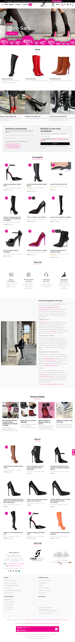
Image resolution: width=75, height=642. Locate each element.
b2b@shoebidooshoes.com (47, 376)
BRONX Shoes (51, 307)
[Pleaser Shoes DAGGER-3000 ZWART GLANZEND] (61, 205)
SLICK (50, 309)
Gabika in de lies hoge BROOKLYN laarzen (52, 384)
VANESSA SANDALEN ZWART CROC (12, 185)
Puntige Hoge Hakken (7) (37, 117)
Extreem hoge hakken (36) (11, 118)
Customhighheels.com (54, 623)
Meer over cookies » (66, 1)
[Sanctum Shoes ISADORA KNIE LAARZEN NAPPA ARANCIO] (61, 520)
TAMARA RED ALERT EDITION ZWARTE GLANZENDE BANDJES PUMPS (60, 468)
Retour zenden (42, 593)
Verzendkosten (42, 583)
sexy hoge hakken (49, 358)
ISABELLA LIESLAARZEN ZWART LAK (13, 533)
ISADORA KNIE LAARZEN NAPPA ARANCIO (60, 533)
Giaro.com (65, 619)
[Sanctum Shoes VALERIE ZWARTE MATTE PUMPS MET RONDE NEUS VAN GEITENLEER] (61, 487)
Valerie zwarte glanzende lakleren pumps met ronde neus (37, 500)
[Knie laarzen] (37, 65)
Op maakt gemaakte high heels (12, 590)
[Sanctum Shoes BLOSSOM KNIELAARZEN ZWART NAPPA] (37, 172)
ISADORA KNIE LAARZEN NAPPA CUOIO (13, 467)
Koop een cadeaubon (44, 588)
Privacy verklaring (8, 604)
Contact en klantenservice (11, 580)
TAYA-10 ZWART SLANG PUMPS (36, 217)
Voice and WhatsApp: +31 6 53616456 (15, 563)
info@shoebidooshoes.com (52, 365)
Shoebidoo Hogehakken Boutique (50, 301)
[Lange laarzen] (13, 65)
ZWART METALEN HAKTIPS (58, 184)
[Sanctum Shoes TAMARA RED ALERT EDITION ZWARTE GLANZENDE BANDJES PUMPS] (61, 454)
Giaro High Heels (43, 307)
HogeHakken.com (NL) (30, 623)
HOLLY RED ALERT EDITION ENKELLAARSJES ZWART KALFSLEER (35, 468)
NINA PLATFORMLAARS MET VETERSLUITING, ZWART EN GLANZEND (12, 219)
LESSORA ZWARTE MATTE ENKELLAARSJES (58, 251)
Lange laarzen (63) (10, 80)
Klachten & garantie (9, 602)
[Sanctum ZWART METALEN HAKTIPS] (61, 172)
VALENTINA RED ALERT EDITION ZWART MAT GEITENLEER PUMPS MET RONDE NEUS (13, 501)
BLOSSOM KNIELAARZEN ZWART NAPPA (37, 185)
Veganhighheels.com (42, 623)
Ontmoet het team (9, 593)
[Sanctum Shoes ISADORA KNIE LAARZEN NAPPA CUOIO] (14, 454)
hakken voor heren (51, 360)
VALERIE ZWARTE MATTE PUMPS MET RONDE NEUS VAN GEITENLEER (60, 501)
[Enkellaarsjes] (62, 65)
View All (37, 262)
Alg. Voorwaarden (8, 606)
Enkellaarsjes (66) (61, 80)
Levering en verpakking (45, 580)
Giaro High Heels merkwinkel (54, 619)
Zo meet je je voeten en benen (13, 145)
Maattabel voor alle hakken (12, 144)
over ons (41, 372)
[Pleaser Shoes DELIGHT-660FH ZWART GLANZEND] (14, 238)
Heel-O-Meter (7, 588)
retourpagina (53, 331)
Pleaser (58, 307)
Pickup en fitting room (44, 590)
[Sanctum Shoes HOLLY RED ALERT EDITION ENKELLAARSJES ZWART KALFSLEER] (37, 454)
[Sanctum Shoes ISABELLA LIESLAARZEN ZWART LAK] (14, 520)
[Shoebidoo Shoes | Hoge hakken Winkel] (44, 4)
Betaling (41, 585)
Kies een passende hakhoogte (13, 146)
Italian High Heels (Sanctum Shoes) (37, 619)
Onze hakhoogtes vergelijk (11, 585)
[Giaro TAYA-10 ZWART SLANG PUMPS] (37, 205)
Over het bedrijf (8, 609)
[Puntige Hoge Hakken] (37, 102)
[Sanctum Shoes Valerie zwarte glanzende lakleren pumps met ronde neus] (37, 487)
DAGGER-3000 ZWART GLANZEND (60, 217)
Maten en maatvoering (10, 583)
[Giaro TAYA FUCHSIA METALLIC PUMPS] (37, 238)
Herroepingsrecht (8, 599)
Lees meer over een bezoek (46, 613)
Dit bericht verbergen (56, 1)
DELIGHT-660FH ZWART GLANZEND (10, 251)
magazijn (43, 322)
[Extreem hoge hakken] (12, 102)
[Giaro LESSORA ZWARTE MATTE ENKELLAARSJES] (61, 238)
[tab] (37, 439)
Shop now (12, 33)
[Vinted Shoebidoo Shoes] (19, 571)
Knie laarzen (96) (37, 79)
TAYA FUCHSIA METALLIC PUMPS (37, 250)
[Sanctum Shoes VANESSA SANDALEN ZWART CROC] (14, 172)
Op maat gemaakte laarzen (12, 148)
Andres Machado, (43, 309)
